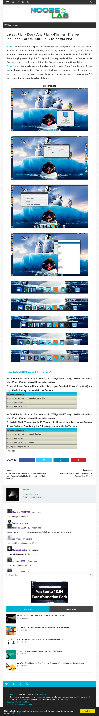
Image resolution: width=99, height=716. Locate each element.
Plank (9, 46)
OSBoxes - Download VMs (17, 702)
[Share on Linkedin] (61, 460)
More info (16, 713)
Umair (26, 489)
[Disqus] (49, 540)
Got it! (87, 710)
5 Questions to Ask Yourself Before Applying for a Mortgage (43, 627)
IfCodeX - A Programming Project (19, 704)
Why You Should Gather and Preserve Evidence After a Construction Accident (50, 663)
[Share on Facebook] (27, 460)
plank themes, (36, 497)
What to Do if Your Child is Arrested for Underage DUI (40, 615)
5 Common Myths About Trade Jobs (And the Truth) (39, 651)
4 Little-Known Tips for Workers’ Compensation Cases (40, 639)
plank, (27, 497)
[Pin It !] (78, 460)
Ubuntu (12, 694)
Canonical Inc (43, 694)
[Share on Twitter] (44, 460)
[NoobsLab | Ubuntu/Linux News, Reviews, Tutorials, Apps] (49, 13)
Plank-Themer (13, 66)
